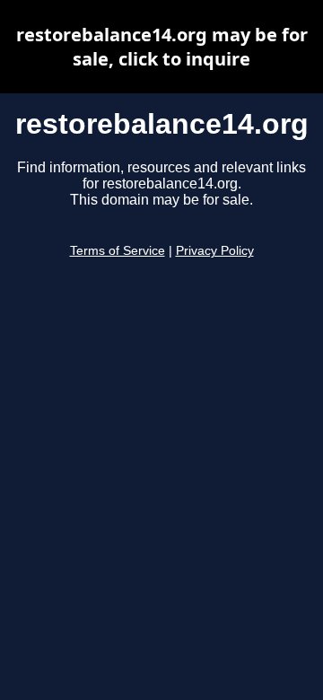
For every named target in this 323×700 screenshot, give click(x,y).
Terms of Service (117, 251)
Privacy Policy (215, 251)
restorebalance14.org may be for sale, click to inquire (162, 46)
